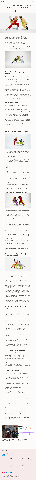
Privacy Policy (10, 475)
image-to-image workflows (13, 236)
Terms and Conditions (5, 475)
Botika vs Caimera (30, 459)
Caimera (26, 224)
